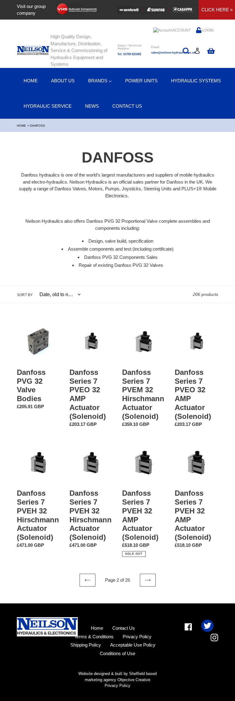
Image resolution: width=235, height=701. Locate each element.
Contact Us (123, 628)
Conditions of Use (117, 653)
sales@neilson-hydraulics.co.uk (173, 52)
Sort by (25, 295)
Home (21, 125)
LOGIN (207, 30)
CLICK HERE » (217, 9)
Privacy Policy (137, 636)
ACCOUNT (181, 30)
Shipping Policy (85, 644)
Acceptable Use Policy (132, 644)
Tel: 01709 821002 (129, 54)
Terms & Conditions (94, 636)
